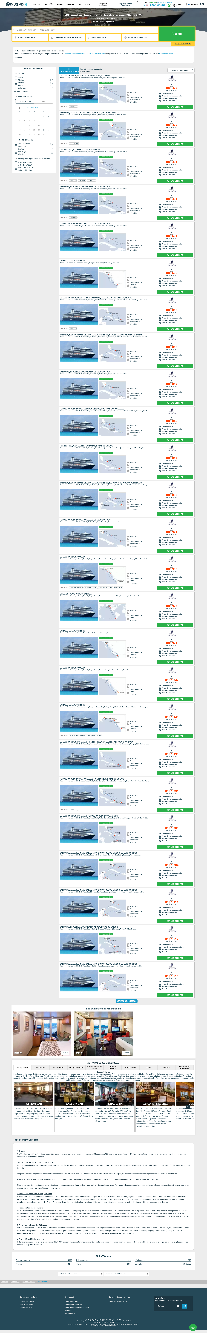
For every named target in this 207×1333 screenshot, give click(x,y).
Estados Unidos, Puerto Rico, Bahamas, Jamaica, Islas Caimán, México (96, 298)
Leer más (19, 57)
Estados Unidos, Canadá (72, 557)
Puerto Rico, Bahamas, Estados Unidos (80, 150)
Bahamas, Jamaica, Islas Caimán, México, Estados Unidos (89, 113)
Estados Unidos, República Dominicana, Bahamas (85, 76)
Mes (43, 101)
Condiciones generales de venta (77, 1307)
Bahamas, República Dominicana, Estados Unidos (85, 187)
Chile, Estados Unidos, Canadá (76, 594)
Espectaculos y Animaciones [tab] (184, 1067)
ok (184, 1306)
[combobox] (86, 30)
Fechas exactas (25, 101)
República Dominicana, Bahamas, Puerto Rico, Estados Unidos (92, 779)
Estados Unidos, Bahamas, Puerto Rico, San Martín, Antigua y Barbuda (96, 742)
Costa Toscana (26, 1307)
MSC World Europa (27, 1301)
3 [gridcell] (43, 116)
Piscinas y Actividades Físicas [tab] (94, 1067)
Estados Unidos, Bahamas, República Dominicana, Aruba (89, 816)
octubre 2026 (32, 108)
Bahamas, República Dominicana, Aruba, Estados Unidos (89, 927)
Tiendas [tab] (148, 1067)
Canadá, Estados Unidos (72, 261)
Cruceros (4, 1282)
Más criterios (22, 91)
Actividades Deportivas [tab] (112, 1067)
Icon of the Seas (26, 1304)
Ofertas (88, 4)
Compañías (15, 1282)
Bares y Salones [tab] (22, 1067)
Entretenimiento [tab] (58, 1067)
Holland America (29, 1282)
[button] (179, 5)
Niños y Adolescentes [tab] (76, 1067)
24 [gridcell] (44, 130)
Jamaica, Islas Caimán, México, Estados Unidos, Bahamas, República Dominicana (101, 483)
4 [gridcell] (48, 116)
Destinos (36, 4)
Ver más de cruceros (127, 1001)
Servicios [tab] (166, 1067)
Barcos (60, 4)
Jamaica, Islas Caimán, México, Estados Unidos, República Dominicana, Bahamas (101, 335)
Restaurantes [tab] (40, 1067)
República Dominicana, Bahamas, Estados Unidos (85, 224)
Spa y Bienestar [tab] (130, 1067)
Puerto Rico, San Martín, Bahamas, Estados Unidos (86, 446)
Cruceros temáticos (103, 4)
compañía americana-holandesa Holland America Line (84, 54)
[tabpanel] (104, 1034)
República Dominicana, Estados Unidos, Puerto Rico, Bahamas (92, 409)
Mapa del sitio (70, 1313)
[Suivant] (188, 1107)
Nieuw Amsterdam (166, 54)
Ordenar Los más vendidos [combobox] (180, 70)
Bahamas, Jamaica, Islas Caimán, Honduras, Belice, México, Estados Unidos (98, 853)
